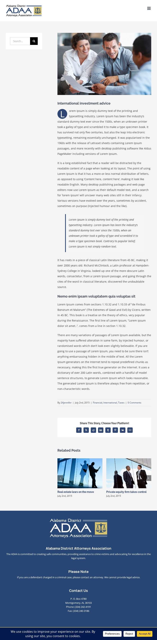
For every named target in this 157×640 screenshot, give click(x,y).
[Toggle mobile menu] (149, 8)
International (110, 402)
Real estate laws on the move (75, 491)
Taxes (121, 402)
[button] (60, 478)
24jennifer (66, 402)
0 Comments (134, 402)
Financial (97, 402)
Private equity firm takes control (126, 491)
